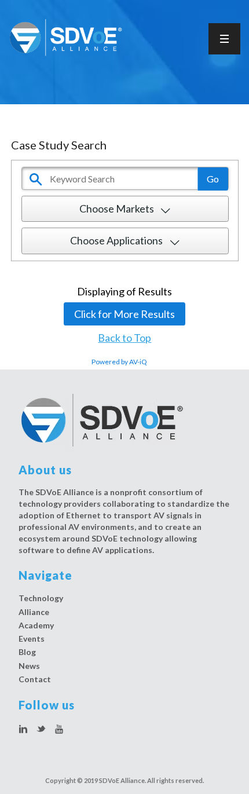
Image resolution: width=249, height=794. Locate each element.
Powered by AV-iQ (119, 361)
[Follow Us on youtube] (59, 730)
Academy (36, 625)
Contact (35, 679)
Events (32, 638)
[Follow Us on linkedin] (23, 730)
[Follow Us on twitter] (41, 730)
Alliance (34, 612)
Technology (41, 598)
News (29, 666)
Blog (27, 652)
